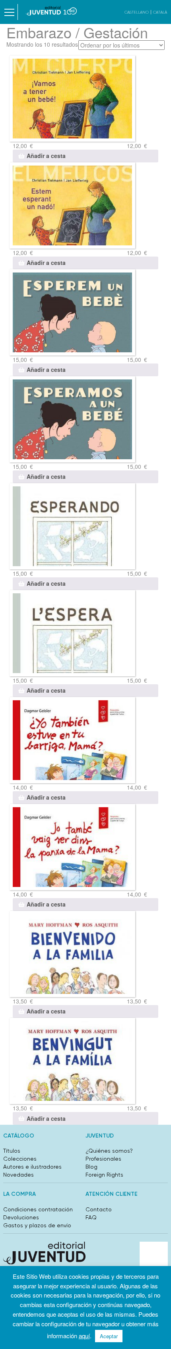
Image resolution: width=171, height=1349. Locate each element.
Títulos (11, 1151)
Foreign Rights (104, 1174)
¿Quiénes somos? (109, 1151)
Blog (91, 1166)
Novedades (18, 1174)
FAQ (91, 1217)
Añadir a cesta (46, 156)
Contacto (99, 1209)
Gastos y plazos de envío (37, 1225)
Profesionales (103, 1158)
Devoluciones (21, 1217)
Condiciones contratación (38, 1209)
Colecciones (20, 1158)
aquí (84, 1335)
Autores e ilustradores (32, 1166)
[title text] (51, 11)
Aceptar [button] (109, 1336)
